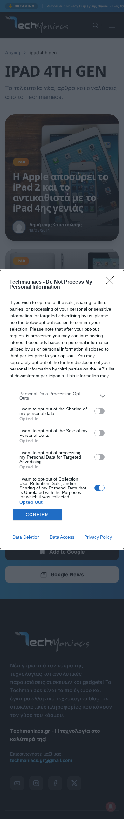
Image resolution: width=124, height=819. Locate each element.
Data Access (62, 537)
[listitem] (62, 395)
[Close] (112, 282)
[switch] (99, 411)
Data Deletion (26, 537)
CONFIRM (37, 514)
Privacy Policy (98, 537)
